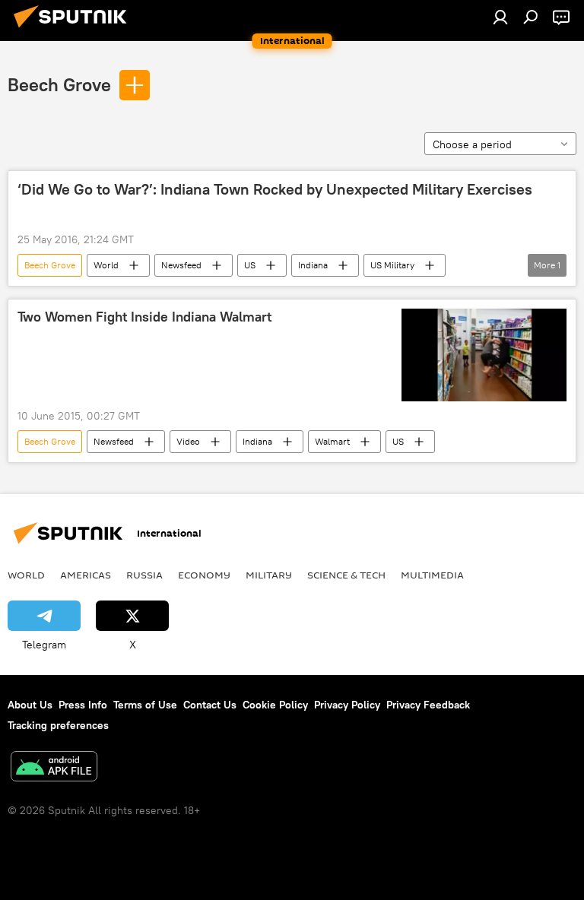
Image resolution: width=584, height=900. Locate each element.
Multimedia (432, 575)
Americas (85, 575)
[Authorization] (500, 17)
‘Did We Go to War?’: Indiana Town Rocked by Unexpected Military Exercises (274, 189)
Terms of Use (145, 704)
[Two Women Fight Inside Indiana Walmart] (484, 355)
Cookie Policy (275, 704)
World (106, 265)
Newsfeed (181, 265)
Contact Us (209, 704)
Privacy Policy (347, 704)
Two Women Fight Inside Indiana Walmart (144, 317)
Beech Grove (59, 84)
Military (269, 575)
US (250, 265)
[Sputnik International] (74, 29)
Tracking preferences (58, 725)
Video (188, 441)
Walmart (332, 441)
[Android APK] (54, 768)
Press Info (83, 704)
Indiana (313, 265)
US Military (392, 265)
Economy (204, 575)
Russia (144, 575)
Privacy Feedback (428, 704)
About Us (30, 704)
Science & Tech (346, 575)
